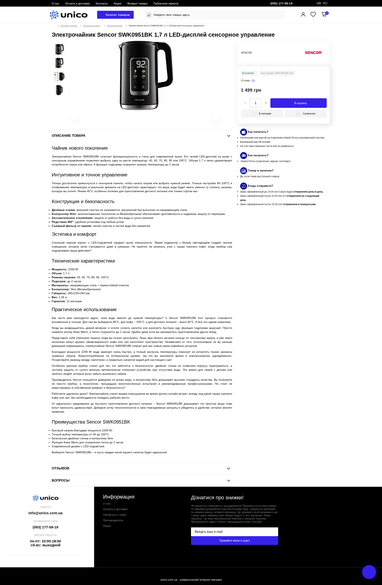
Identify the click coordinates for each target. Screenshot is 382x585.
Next (211, 117)
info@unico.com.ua (45, 513)
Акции (117, 3)
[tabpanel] (59, 49)
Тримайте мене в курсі (234, 540)
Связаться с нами (114, 514)
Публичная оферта (165, 3)
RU (325, 3)
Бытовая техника (69, 26)
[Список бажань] (313, 15)
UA (319, 3)
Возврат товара (137, 3)
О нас (55, 3)
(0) (253, 80)
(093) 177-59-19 (281, 3)
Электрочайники (114, 26)
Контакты (102, 3)
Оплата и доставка (77, 3)
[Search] (149, 15)
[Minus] (245, 102)
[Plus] (266, 102)
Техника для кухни (91, 26)
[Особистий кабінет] (303, 15)
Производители (113, 520)
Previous (70, 117)
